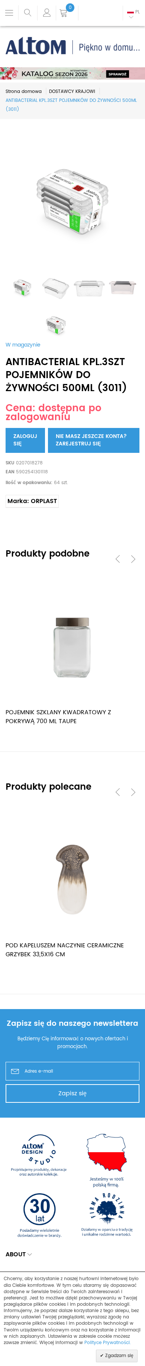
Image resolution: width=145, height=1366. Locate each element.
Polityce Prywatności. (107, 1342)
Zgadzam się (118, 1355)
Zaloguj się (25, 440)
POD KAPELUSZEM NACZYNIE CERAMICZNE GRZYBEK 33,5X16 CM (65, 950)
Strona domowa (24, 91)
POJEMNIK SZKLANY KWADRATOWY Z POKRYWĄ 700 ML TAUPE (58, 717)
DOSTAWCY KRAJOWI (72, 91)
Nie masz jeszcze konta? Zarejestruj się (91, 440)
